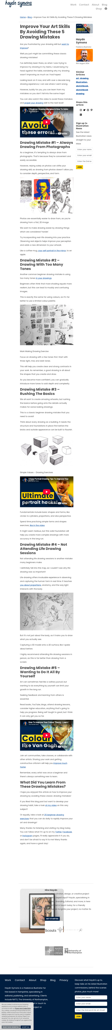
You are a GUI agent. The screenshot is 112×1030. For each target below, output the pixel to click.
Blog (104, 4)
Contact (84, 4)
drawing (84, 78)
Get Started (52, 918)
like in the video (37, 525)
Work (73, 4)
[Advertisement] (56, 863)
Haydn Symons (18, 4)
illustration (81, 82)
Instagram (27, 835)
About (95, 4)
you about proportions (30, 585)
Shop (99, 8)
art (77, 78)
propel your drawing (33, 103)
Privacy (64, 980)
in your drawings (44, 278)
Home (23, 17)
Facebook (67, 832)
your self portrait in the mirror (52, 250)
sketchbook (82, 86)
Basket (106, 8)
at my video (51, 805)
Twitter (58, 832)
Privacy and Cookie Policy (23, 1008)
